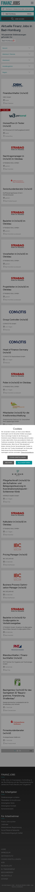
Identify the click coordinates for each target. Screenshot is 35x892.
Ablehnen (8, 462)
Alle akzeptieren (24, 462)
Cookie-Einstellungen (18, 457)
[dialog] (17, 446)
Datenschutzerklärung (27, 452)
